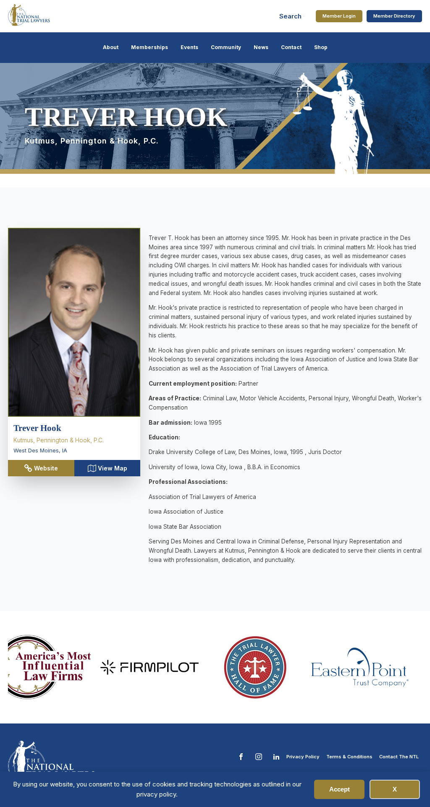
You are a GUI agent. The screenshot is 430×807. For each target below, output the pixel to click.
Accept (339, 789)
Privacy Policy (303, 757)
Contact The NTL (399, 757)
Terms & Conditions (349, 757)
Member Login (339, 16)
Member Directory (394, 16)
